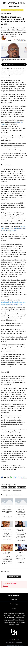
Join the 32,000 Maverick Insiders (13, 617)
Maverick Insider (14, 595)
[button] (16, 40)
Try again (5, 586)
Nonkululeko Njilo (12, 37)
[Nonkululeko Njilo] (3, 38)
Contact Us (14, 604)
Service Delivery (12, 487)
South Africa (13, 484)
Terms (17, 639)
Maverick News (5, 484)
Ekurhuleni (4, 487)
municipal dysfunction (16, 490)
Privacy (11, 639)
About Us (14, 599)
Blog (14, 609)
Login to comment (14, 576)
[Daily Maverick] (14, 2)
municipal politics (6, 490)
